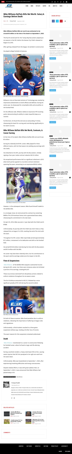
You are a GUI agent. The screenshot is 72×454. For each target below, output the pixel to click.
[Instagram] (55, 2)
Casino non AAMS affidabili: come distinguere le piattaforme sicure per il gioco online (59, 141)
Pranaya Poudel (13, 21)
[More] (65, 21)
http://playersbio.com (15, 385)
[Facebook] (52, 2)
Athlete (51, 40)
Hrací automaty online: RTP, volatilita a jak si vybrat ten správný (58, 44)
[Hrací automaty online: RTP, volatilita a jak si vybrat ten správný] (60, 35)
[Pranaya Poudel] (6, 390)
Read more (52, 58)
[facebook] (11, 397)
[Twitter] (63, 2)
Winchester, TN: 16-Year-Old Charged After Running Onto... (38, 421)
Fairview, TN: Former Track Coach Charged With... (37, 413)
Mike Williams (8, 265)
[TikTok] (60, 2)
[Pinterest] (58, 2)
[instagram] (14, 397)
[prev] (37, 2)
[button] (67, 6)
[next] (40, 2)
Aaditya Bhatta (53, 48)
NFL (7, 21)
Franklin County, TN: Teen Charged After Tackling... (16, 421)
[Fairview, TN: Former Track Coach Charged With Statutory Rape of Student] (28, 413)
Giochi (51, 136)
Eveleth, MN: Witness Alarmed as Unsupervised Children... (16, 413)
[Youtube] (66, 2)
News (5, 21)
